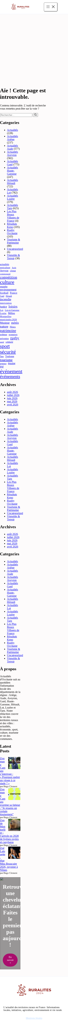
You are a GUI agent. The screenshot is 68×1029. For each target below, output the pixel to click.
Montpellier (5, 316)
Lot (1, 310)
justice (3, 306)
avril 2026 (12, 404)
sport (5, 346)
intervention (6, 303)
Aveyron (4, 270)
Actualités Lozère (12, 197)
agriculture (5, 267)
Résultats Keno (12, 225)
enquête (3, 286)
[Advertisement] (34, 50)
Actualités (12, 129)
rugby (14, 338)
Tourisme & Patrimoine (13, 241)
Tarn (2, 356)
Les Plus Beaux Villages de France (13, 216)
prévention (4, 338)
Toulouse (9, 356)
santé (2, 342)
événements (10, 376)
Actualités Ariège (12, 138)
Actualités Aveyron (12, 153)
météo (15, 322)
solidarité (9, 342)
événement (11, 371)
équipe (11, 363)
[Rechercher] (35, 115)
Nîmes (13, 327)
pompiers (13, 334)
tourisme (6, 360)
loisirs (13, 306)
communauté (5, 274)
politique (3, 334)
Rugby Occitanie (12, 232)
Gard (2, 296)
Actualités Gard (12, 163)
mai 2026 (12, 401)
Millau (11, 313)
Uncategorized (15, 248)
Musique (5, 322)
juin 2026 (12, 398)
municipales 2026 (8, 319)
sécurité (8, 352)
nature (4, 326)
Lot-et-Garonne (12, 310)
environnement (8, 289)
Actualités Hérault (12, 182)
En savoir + (10, 960)
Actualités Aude (12, 147)
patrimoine (8, 330)
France (13, 292)
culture (7, 282)
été (2, 366)
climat (13, 271)
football (4, 292)
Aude (14, 268)
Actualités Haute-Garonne (12, 170)
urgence (3, 364)
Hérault (9, 296)
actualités (4, 264)
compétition (8, 277)
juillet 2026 (13, 395)
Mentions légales (34, 1018)
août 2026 (12, 392)
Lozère (3, 313)
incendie (5, 299)
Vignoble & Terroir (13, 257)
